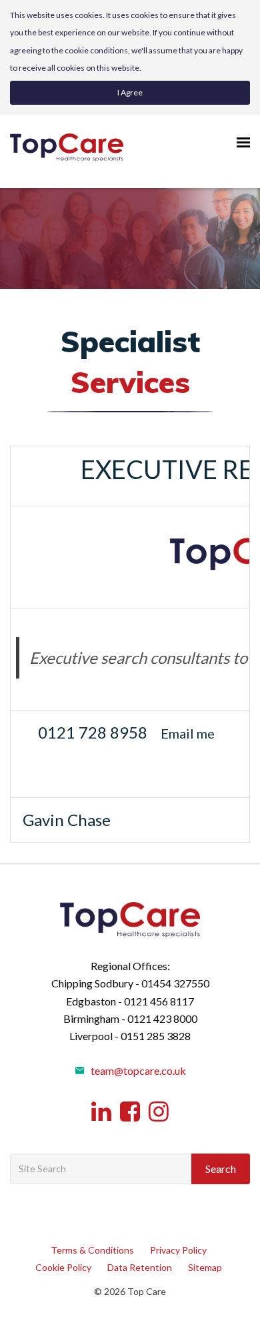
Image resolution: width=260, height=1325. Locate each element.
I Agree (130, 92)
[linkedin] (101, 1112)
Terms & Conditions (92, 1250)
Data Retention (139, 1267)
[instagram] (159, 1112)
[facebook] (130, 1112)
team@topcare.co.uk (137, 1070)
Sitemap (205, 1267)
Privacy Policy (178, 1250)
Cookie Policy (63, 1267)
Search (220, 1168)
